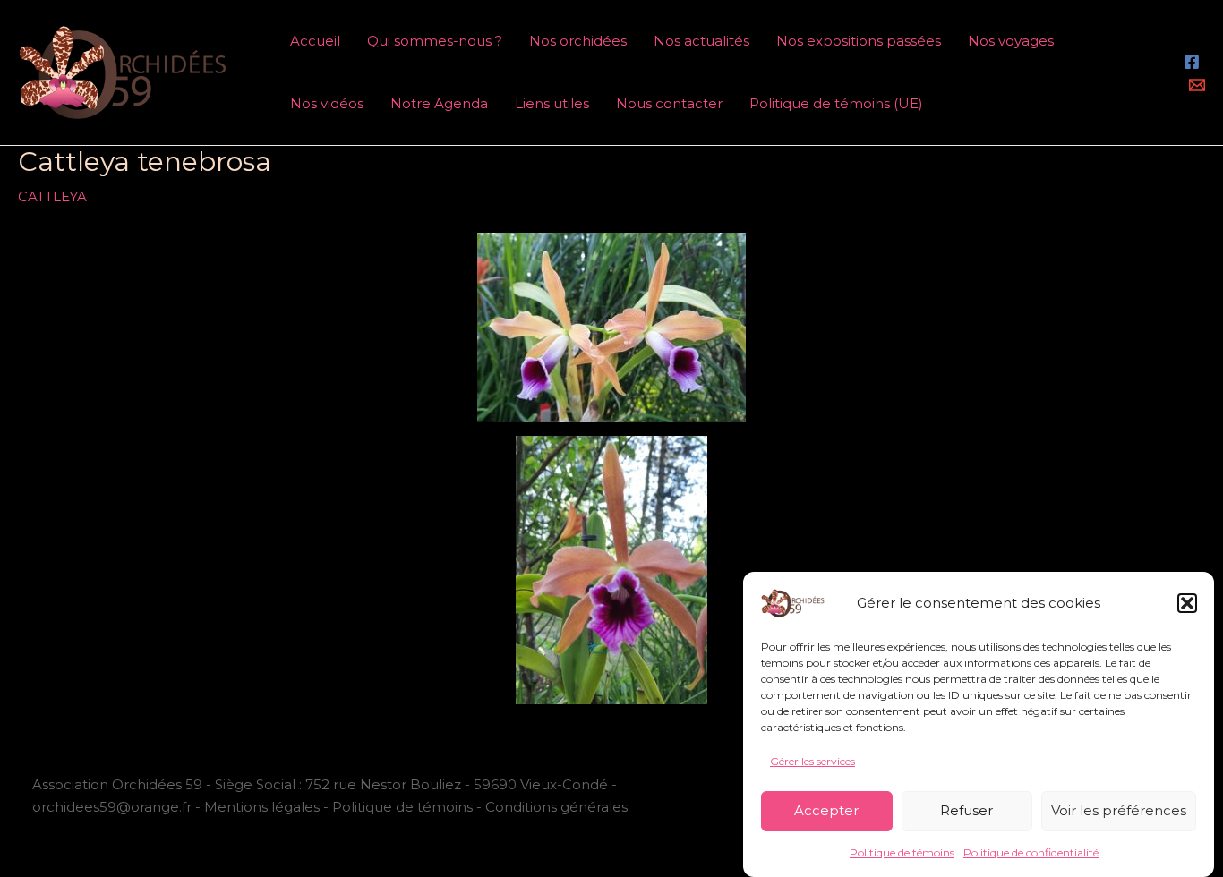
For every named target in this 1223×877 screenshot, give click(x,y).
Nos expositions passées (858, 40)
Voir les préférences (1118, 810)
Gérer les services (812, 761)
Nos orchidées (578, 40)
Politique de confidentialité (1031, 852)
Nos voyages (1011, 40)
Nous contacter (669, 103)
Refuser (966, 810)
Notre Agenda (439, 103)
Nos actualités (701, 40)
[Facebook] (1192, 62)
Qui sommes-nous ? (434, 40)
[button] (1187, 603)
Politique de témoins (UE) (836, 103)
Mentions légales (262, 806)
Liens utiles (552, 103)
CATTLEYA (52, 196)
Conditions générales (556, 806)
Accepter (826, 810)
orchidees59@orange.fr (113, 806)
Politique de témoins (902, 852)
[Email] (1197, 85)
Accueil (315, 40)
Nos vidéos (326, 103)
